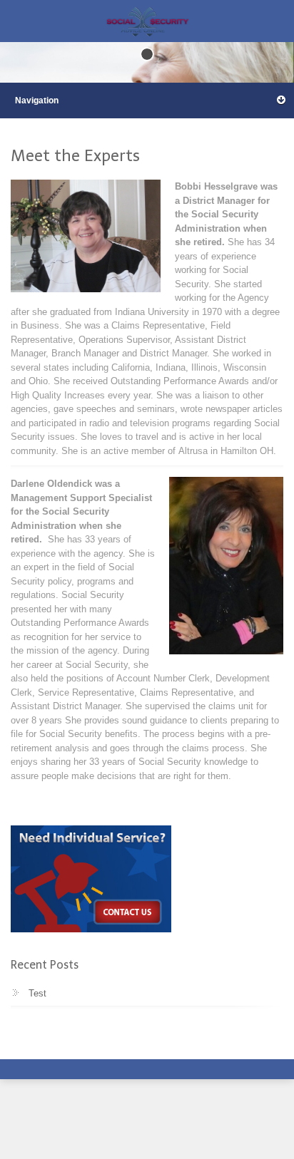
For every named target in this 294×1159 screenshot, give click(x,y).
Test (37, 993)
